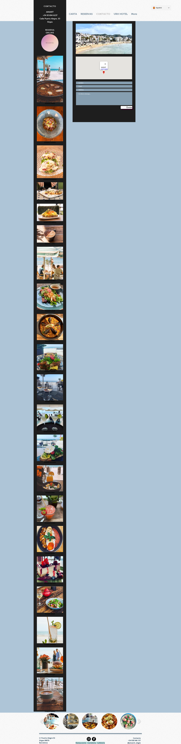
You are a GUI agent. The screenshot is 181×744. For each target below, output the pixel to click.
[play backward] (41, 721)
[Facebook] (94, 739)
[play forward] (139, 721)
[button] (52, 721)
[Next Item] (128, 39)
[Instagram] (89, 739)
